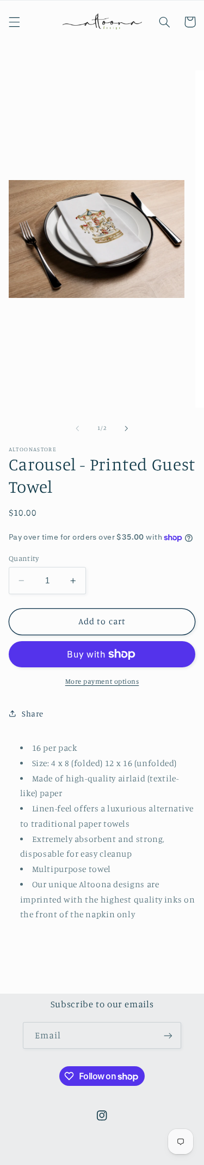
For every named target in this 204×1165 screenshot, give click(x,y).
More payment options (102, 681)
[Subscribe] (168, 1035)
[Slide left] (77, 428)
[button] (14, 21)
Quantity (24, 558)
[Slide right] (127, 428)
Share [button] (33, 713)
